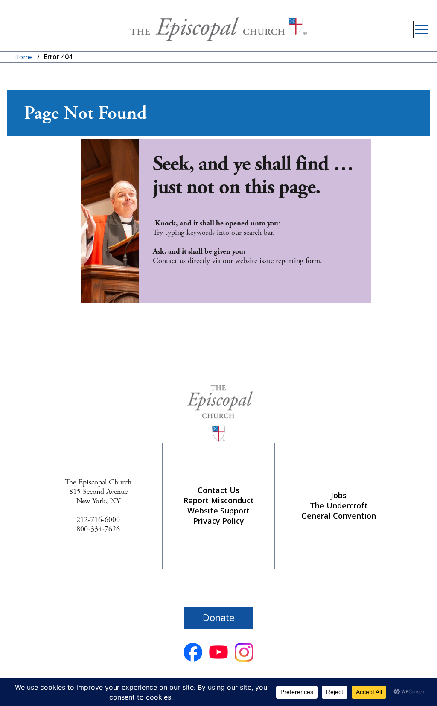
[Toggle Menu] (421, 29)
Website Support (218, 510)
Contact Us (218, 490)
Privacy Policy (218, 521)
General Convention (338, 516)
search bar (258, 232)
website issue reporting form (277, 260)
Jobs (339, 495)
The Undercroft (339, 505)
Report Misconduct (219, 500)
